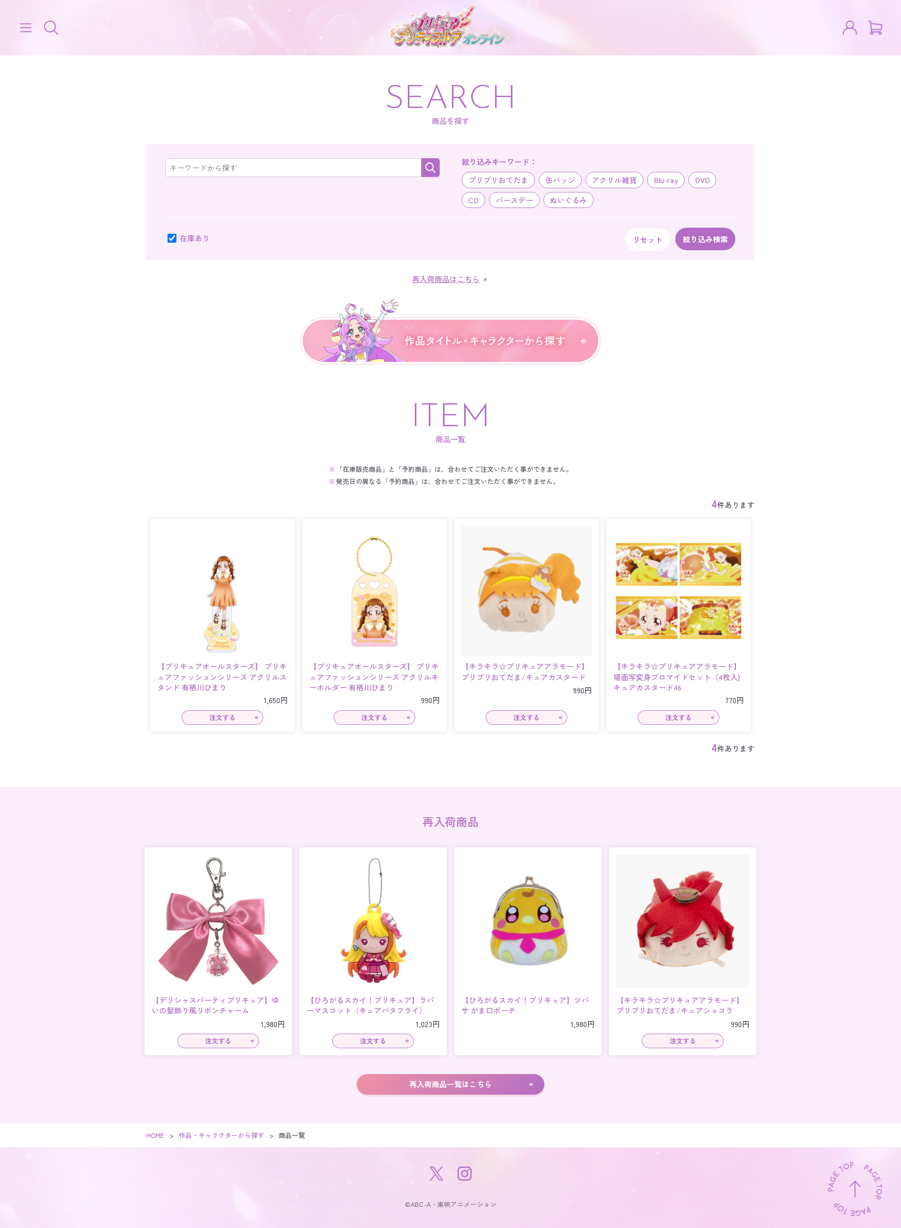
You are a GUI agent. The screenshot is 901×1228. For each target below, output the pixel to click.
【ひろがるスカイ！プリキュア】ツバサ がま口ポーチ (525, 1005)
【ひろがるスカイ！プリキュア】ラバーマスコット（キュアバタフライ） (370, 1005)
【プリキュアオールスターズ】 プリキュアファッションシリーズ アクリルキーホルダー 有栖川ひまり (374, 676)
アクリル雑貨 (614, 179)
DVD (702, 179)
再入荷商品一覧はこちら (450, 1084)
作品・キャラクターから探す (221, 1135)
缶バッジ (560, 179)
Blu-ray (666, 179)
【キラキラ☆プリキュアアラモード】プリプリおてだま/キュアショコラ (680, 1005)
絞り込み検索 (705, 239)
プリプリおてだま (498, 179)
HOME (155, 1135)
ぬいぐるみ (568, 200)
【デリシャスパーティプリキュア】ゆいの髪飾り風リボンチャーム (215, 1005)
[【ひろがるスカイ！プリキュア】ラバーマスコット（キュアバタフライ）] (373, 921)
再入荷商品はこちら (446, 278)
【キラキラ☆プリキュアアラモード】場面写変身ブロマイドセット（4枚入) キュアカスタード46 (678, 676)
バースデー (514, 200)
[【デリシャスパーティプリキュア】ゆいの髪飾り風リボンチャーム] (218, 921)
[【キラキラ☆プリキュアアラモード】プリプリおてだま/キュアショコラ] (682, 921)
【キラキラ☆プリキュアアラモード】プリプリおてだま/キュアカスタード (525, 671)
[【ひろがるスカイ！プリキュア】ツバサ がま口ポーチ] (528, 921)
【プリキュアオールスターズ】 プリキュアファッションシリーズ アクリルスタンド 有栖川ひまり (222, 676)
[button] (26, 28)
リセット (648, 239)
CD (473, 200)
